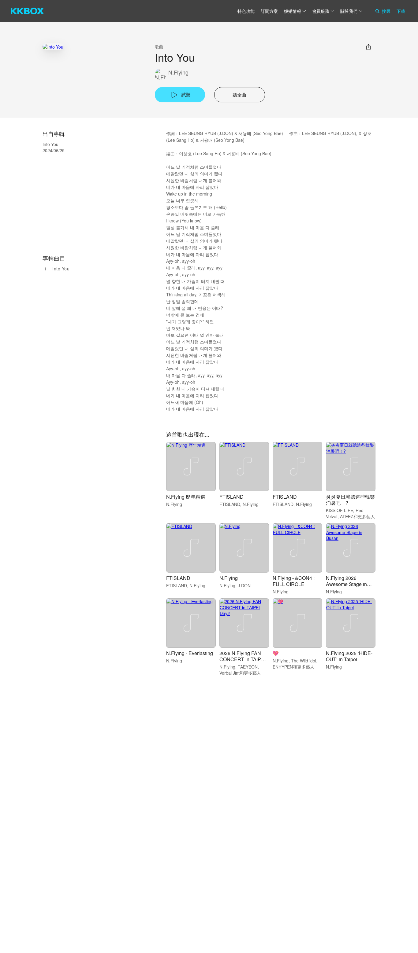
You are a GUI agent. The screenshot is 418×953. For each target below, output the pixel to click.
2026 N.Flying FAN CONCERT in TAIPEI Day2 (242, 659)
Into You (60, 269)
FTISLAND (231, 496)
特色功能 (246, 11)
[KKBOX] (27, 11)
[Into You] (53, 46)
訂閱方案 (269, 11)
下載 (401, 11)
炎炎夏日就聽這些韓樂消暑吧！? (350, 499)
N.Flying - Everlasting (189, 653)
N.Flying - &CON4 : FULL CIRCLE (294, 581)
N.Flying (178, 72)
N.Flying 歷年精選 (185, 496)
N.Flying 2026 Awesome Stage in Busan (346, 584)
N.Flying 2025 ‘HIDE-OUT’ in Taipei (349, 656)
